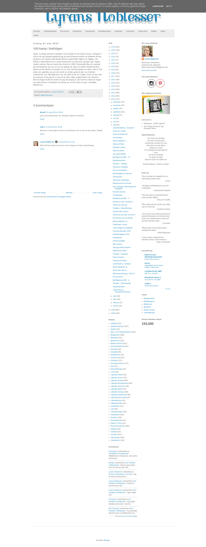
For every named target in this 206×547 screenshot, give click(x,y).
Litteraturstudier (117, 403)
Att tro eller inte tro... (120, 270)
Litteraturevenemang (119, 397)
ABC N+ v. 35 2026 (151, 273)
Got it (169, 6)
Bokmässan (115, 341)
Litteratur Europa (117, 380)
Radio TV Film (116, 423)
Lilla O (42, 127)
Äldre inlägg (97, 193)
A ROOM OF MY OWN (153, 271)
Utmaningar (115, 437)
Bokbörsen (148, 304)
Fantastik (114, 352)
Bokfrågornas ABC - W (121, 157)
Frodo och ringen (119, 131)
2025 (113, 50)
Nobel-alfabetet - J (120, 141)
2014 (113, 86)
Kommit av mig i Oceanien (123, 202)
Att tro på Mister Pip (120, 134)
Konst (113, 366)
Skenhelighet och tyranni (122, 174)
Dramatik (114, 349)
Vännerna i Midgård (120, 167)
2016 (113, 80)
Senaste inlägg (39, 193)
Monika (111, 463)
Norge (35, 35)
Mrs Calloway (114, 508)
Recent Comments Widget (129, 516)
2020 (113, 66)
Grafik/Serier (115, 355)
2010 (113, 99)
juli (114, 118)
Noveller (114, 417)
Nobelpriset (77, 31)
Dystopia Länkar (119, 147)
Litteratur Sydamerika (119, 395)
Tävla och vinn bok (120, 205)
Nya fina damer (118, 151)
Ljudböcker (115, 406)
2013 (113, 89)
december (117, 102)
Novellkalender (116, 420)
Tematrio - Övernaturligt (122, 283)
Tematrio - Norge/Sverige (122, 208)
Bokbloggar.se (149, 301)
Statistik (114, 432)
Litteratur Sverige (117, 392)
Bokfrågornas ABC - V (121, 198)
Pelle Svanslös (118, 257)
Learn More (158, 6)
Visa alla (167, 288)
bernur (147, 263)
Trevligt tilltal (117, 195)
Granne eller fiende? (121, 212)
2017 (113, 76)
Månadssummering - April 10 (124, 274)
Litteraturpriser (116, 400)
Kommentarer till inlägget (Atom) (59, 197)
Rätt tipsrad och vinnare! (122, 183)
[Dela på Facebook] (78, 92)
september (117, 112)
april (115, 296)
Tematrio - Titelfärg (120, 164)
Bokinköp (114, 338)
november (117, 105)
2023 (113, 57)
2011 (113, 96)
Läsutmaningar (116, 412)
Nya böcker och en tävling (123, 218)
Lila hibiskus (117, 138)
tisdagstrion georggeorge (119, 454)
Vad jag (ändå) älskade (121, 247)
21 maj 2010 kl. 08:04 (55, 112)
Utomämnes (115, 440)
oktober (116, 109)
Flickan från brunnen (152, 259)
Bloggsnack (115, 335)
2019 (113, 70)
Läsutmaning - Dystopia (122, 264)
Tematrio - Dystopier (120, 254)
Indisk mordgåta (119, 241)
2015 (113, 83)
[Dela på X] (75, 92)
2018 (113, 73)
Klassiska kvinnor (117, 363)
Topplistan (118, 31)
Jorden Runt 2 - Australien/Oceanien (121, 291)
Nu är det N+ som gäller (153, 279)
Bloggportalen (149, 298)
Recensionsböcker (118, 426)
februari (116, 303)
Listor (113, 372)
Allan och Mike (118, 144)
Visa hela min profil (149, 70)
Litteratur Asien (116, 378)
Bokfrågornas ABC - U (121, 280)
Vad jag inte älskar (120, 261)
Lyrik (112, 409)
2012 (113, 93)
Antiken (154, 31)
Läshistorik (130, 31)
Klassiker (114, 360)
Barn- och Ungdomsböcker (121, 332)
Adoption (114, 323)
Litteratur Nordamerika (119, 383)
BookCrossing (149, 310)
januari (116, 306)
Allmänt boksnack (47, 95)
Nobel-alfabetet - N (120, 221)
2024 (113, 53)
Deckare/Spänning (118, 346)
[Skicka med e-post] (70, 92)
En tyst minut (117, 277)
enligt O (148, 284)
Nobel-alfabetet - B (120, 267)
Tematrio (114, 435)
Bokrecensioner (117, 343)
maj (114, 125)
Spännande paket (119, 251)
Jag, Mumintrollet (119, 154)
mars (115, 299)
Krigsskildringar (117, 369)
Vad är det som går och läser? (124, 215)
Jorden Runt (142, 31)
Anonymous (113, 451)
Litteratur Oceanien (118, 386)
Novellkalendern (104, 31)
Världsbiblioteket (50, 31)
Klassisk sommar (119, 192)
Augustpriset (90, 31)
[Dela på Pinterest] (80, 92)
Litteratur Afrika (116, 375)
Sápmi (162, 31)
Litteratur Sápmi (117, 389)
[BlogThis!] (72, 92)
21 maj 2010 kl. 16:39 (54, 127)
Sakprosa (114, 429)
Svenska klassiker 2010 (122, 231)
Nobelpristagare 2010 (121, 234)
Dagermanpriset (119, 160)
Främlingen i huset (120, 225)
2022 (113, 60)
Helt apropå (117, 177)
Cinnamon (113, 499)
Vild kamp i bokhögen (121, 180)
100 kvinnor (64, 31)
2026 (113, 47)
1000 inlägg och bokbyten (123, 228)
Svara (42, 119)
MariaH (43, 112)
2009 (113, 310)
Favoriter (36, 31)
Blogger (107, 540)
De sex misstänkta (120, 170)
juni (114, 122)
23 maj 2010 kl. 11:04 (66, 142)
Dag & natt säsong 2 (151, 286)
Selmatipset (117, 238)
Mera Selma (117, 244)
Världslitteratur (149, 313)
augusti (116, 115)
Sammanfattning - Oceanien (123, 128)
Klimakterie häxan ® (153, 277)
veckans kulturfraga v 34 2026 (120, 474)
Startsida (69, 193)
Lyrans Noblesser (47, 142)
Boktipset (147, 307)
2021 (113, 63)
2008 (113, 313)
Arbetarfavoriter (119, 287)
